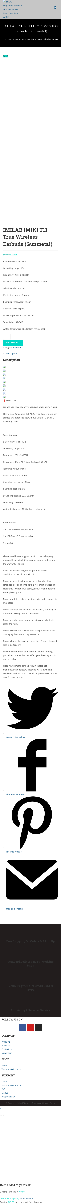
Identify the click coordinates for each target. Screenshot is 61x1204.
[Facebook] (22, 1027)
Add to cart (13, 342)
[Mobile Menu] (57, 7)
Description (11, 353)
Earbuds (17, 347)
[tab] (32, 353)
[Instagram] (38, 1027)
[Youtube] (30, 1027)
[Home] (4, 39)
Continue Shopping (9, 1198)
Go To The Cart (27, 1198)
